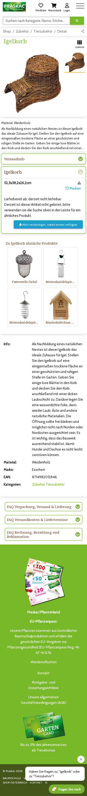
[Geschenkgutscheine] (43, 581)
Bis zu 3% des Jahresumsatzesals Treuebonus (43, 747)
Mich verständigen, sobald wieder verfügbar (49, 224)
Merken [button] (75, 188)
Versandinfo (14, 159)
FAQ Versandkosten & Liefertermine (37, 519)
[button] (40, 6)
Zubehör (22, 31)
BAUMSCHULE (12, 778)
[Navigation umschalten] (80, 5)
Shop (7, 31)
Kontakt (43, 673)
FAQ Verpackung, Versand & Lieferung (39, 506)
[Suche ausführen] (77, 21)
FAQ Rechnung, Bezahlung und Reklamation (33, 534)
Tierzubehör (43, 31)
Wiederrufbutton (44, 662)
